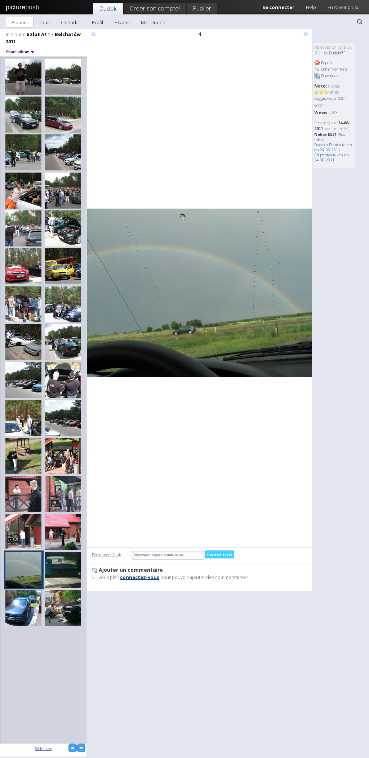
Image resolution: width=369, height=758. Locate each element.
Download (329, 75)
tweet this (219, 554)
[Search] (359, 21)
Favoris (122, 22)
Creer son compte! (155, 8)
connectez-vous (139, 577)
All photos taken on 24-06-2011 (331, 157)
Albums (19, 22)
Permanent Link (106, 554)
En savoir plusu (344, 7)
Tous (44, 22)
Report (326, 62)
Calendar (70, 22)
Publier (202, 8)
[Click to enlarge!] (199, 293)
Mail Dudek (153, 22)
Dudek (108, 8)
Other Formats (333, 69)
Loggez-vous (325, 98)
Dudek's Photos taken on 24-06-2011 (333, 147)
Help (311, 7)
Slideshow (43, 748)
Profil (97, 22)
